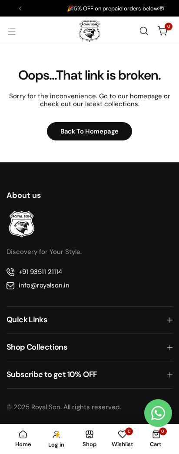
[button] (20, 8)
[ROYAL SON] (89, 30)
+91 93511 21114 (40, 271)
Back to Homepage (89, 131)
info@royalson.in (44, 285)
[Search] (143, 30)
